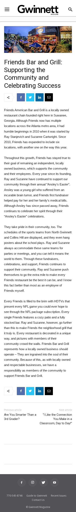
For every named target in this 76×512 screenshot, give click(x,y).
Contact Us (38, 500)
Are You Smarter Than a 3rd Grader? (20, 417)
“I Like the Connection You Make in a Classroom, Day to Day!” (56, 419)
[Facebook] (22, 482)
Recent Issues (58, 495)
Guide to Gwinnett (36, 495)
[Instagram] (33, 482)
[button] (70, 9)
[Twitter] (44, 482)
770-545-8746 (14, 495)
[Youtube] (54, 482)
